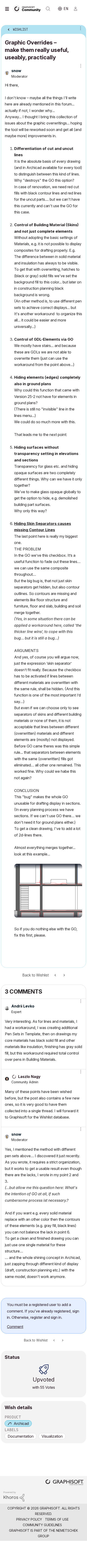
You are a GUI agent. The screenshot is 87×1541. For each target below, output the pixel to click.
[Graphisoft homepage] (64, 1482)
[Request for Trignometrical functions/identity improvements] (56, 975)
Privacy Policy (29, 1519)
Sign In (77, 9)
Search (48, 8)
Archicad (21, 1423)
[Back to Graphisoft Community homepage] (28, 8)
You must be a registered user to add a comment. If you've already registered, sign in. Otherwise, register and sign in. (43, 1311)
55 (42, 1387)
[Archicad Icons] (64, 975)
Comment (15, 1326)
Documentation (21, 1436)
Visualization (52, 1436)
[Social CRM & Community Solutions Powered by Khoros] (13, 1496)
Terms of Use (57, 1519)
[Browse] (8, 9)
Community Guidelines (42, 1525)
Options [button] (80, 28)
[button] (79, 1001)
